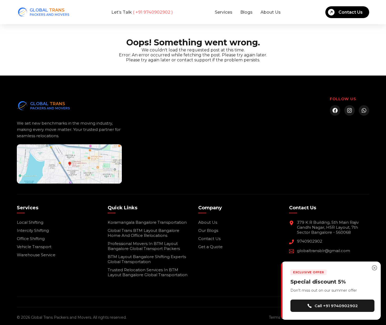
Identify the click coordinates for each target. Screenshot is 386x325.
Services (223, 12)
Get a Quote (210, 246)
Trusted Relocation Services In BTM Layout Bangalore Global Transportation (147, 272)
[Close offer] (374, 268)
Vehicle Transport (34, 246)
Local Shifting (30, 222)
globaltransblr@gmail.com (323, 250)
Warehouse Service (36, 254)
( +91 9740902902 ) (142, 12)
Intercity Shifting (33, 230)
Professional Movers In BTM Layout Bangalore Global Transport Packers (144, 246)
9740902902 (309, 241)
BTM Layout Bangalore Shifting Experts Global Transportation (147, 259)
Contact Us (350, 12)
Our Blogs (208, 230)
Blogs (246, 12)
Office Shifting (31, 238)
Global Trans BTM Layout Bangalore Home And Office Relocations (143, 233)
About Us (270, 12)
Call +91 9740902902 (336, 305)
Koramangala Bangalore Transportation (147, 222)
